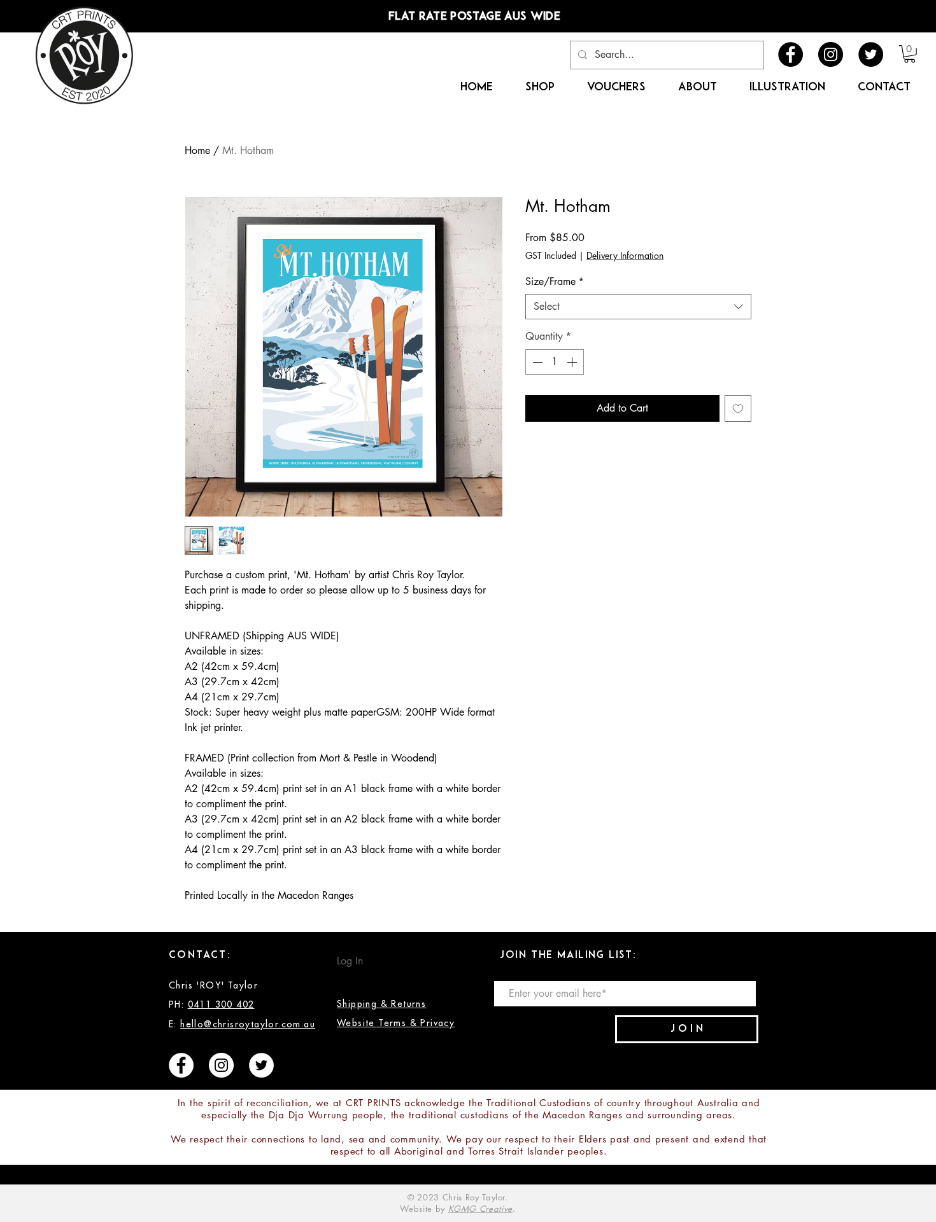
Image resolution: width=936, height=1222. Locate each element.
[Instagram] (830, 54)
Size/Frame (554, 281)
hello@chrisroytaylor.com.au (247, 1024)
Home (197, 150)
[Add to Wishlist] (738, 408)
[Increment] (573, 362)
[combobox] (638, 306)
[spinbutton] (554, 362)
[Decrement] (536, 362)
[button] (909, 54)
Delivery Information (624, 255)
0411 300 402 (221, 1004)
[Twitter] (870, 54)
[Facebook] (790, 54)
